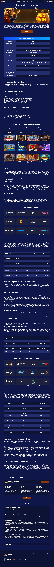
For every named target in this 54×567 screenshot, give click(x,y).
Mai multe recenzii (27, 497)
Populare (8, 132)
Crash (32, 132)
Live (20, 132)
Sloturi (44, 132)
